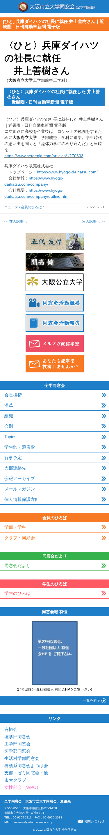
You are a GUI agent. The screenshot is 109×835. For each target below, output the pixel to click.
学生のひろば (17, 593)
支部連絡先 (15, 468)
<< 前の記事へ (15, 222)
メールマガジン (19, 488)
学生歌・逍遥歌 (19, 447)
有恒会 (10, 729)
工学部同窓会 (17, 743)
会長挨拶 (13, 394)
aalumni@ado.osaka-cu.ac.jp (33, 822)
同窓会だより (17, 565)
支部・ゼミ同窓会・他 (26, 772)
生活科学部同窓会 (21, 758)
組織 (8, 415)
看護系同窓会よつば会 (26, 765)
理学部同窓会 (17, 736)
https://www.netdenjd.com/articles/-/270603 (43, 155)
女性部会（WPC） (22, 787)
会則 (8, 426)
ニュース (11, 207)
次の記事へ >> (93, 222)
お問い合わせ (94, 821)
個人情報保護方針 (21, 499)
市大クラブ (15, 780)
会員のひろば (31, 207)
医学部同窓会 (17, 751)
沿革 (8, 405)
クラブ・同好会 (19, 537)
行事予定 (13, 457)
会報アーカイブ (19, 478)
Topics (10, 436)
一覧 (91, 700)
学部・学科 (15, 527)
